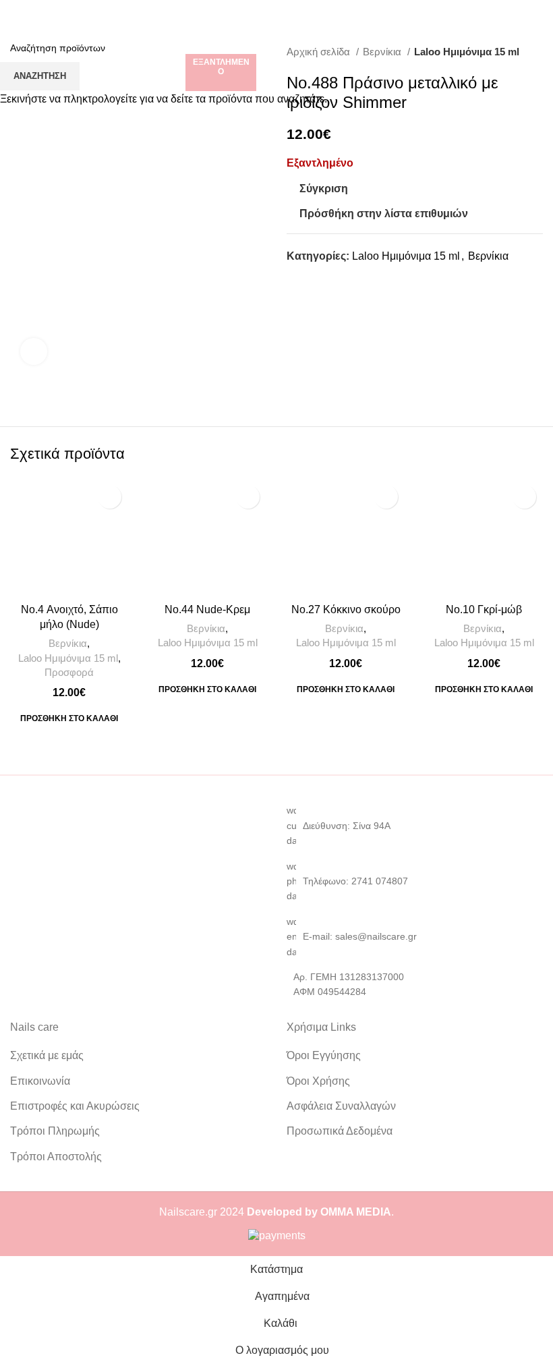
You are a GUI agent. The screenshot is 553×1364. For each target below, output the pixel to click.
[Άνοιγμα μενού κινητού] (15, 13)
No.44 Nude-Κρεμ (207, 609)
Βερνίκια (68, 643)
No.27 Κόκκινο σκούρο (346, 609)
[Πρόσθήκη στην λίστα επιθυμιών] (109, 497)
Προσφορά (69, 672)
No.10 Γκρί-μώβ (484, 609)
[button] (69, 718)
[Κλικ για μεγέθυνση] (33, 351)
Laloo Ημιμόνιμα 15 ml (68, 658)
